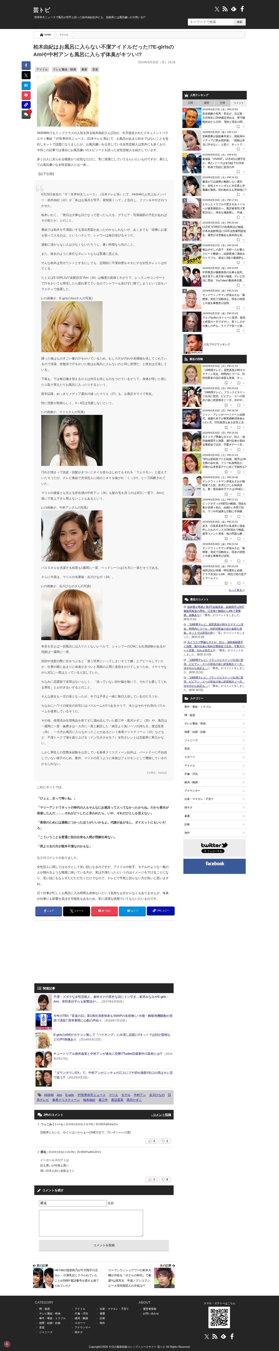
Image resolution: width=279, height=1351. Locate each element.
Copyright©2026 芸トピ (139, 1346)
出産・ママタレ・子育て (199, 799)
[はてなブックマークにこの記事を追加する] (26, 85)
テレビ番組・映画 (64, 69)
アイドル (63, 34)
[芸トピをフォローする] (217, 8)
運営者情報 (149, 1308)
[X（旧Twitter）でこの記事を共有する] (26, 75)
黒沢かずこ (134, 1100)
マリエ (113, 1095)
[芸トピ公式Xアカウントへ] (207, 1336)
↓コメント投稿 (161, 1114)
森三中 (103, 1100)
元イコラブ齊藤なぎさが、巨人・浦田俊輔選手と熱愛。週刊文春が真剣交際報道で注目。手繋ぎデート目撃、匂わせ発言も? (214, 646)
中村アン (140, 1095)
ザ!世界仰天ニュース (91, 1095)
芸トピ (41, 10)
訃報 (187, 824)
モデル (126, 1095)
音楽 (95, 69)
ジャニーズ (191, 740)
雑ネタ (188, 807)
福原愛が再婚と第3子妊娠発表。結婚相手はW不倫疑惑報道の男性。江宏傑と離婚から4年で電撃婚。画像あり (214, 611)
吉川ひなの (157, 1095)
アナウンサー (192, 790)
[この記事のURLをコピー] (26, 105)
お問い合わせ (151, 1313)
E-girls (69, 1095)
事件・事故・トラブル (197, 706)
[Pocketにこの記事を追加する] (26, 95)
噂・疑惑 (189, 715)
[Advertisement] (68, 952)
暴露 (84, 69)
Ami (59, 1095)
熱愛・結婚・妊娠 (195, 731)
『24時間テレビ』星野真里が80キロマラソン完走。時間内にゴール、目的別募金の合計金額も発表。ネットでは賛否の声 (213, 628)
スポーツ (189, 756)
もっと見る (237, 589)
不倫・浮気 (191, 773)
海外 (187, 832)
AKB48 (49, 1095)
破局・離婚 (191, 782)
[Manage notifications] (7, 1344)
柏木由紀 (89, 1100)
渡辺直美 (117, 1100)
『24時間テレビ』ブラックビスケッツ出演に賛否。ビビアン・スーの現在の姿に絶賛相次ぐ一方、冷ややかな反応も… (214, 664)
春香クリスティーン (66, 1100)
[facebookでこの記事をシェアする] (26, 65)
